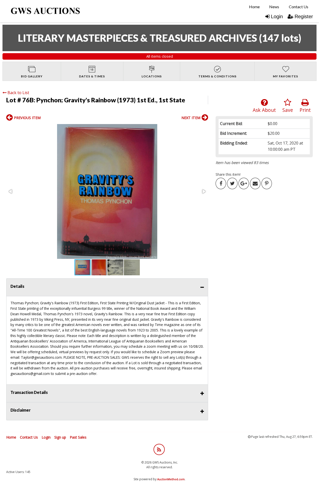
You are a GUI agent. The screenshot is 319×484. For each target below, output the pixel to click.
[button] (107, 191)
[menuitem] (254, 6)
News (274, 6)
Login (277, 16)
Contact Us (298, 6)
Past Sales (78, 437)
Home (254, 6)
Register (304, 16)
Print (305, 110)
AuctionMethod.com (171, 479)
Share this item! (228, 174)
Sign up (60, 437)
